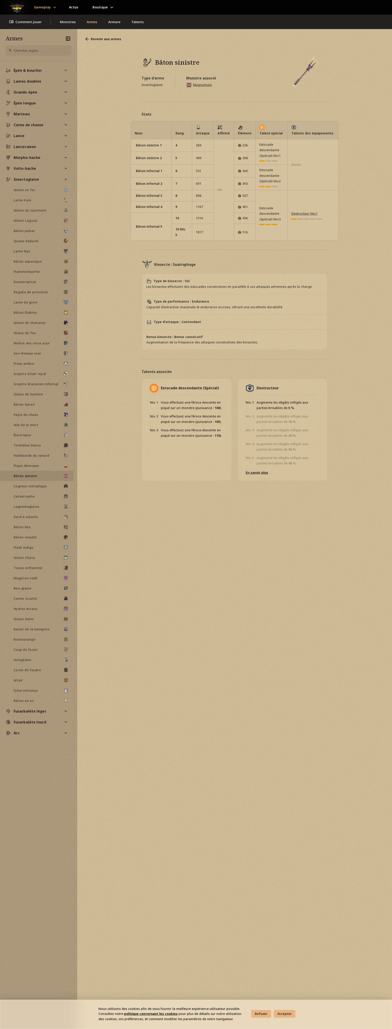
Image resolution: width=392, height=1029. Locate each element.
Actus (73, 7)
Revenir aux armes (106, 39)
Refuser (261, 1014)
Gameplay (42, 7)
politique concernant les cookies (151, 1014)
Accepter (284, 1014)
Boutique (100, 7)
